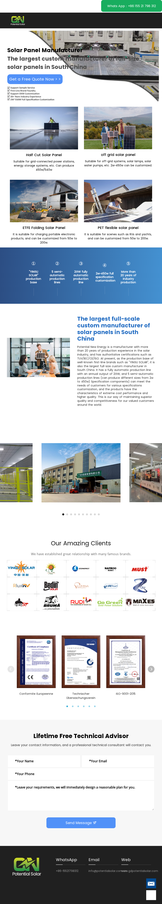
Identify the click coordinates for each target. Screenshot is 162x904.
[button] (63, 514)
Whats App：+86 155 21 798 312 (131, 6)
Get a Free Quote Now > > (35, 79)
